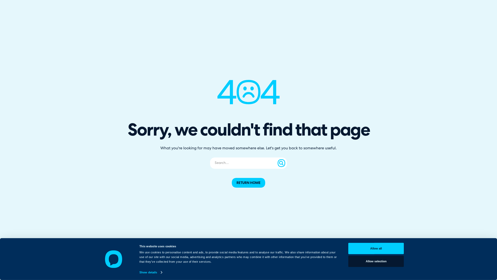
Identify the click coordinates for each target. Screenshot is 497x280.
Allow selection (376, 261)
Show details (148, 272)
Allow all (376, 248)
